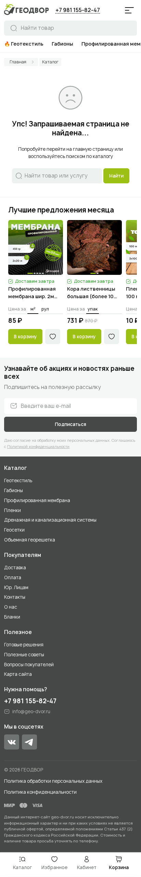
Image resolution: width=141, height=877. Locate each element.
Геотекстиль (18, 480)
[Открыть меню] (129, 10)
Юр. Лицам (16, 587)
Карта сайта (18, 674)
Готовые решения (23, 645)
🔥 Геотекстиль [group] (23, 43)
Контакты (14, 597)
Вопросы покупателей (29, 664)
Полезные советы (24, 654)
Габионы (13, 490)
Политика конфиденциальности (40, 792)
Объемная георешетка (29, 540)
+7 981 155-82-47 (77, 10)
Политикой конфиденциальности (38, 446)
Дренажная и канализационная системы (50, 520)
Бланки (12, 617)
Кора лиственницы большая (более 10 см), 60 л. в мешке (91, 293)
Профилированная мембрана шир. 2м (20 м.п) (32, 293)
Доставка (15, 567)
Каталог (15, 468)
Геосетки (14, 530)
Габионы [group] (62, 43)
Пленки (12, 510)
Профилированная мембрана (37, 500)
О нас (10, 607)
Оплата (12, 577)
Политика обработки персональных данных (53, 781)
